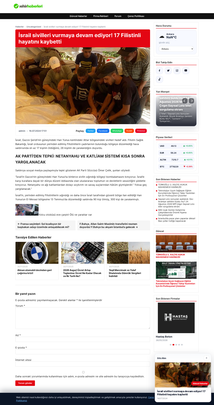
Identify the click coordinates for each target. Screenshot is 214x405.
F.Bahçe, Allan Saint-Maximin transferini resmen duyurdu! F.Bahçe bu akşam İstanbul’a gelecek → (109, 225)
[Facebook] (159, 70)
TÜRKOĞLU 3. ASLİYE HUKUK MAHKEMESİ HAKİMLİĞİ (172, 185)
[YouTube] (185, 70)
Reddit (129, 131)
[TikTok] (159, 79)
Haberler (19, 26)
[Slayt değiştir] (171, 345)
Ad (18, 335)
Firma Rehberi (100, 16)
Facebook (103, 131)
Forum (118, 16)
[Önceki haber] (185, 100)
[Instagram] (177, 70)
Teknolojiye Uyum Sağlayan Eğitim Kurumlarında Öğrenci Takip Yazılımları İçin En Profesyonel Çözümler (176, 193)
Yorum (20, 305)
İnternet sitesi (23, 359)
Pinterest (141, 131)
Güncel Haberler (78, 16)
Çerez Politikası (136, 16)
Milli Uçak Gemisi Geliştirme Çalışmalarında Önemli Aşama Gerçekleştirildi (172, 212)
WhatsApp (116, 131)
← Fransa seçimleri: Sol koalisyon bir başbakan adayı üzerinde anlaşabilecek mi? (43, 225)
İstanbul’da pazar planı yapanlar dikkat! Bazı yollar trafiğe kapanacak (176, 219)
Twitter (91, 131)
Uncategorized (33, 26)
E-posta (21, 347)
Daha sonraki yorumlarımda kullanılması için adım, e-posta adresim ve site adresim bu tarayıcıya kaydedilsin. (79, 376)
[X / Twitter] (168, 70)
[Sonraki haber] (191, 100)
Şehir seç (164, 42)
